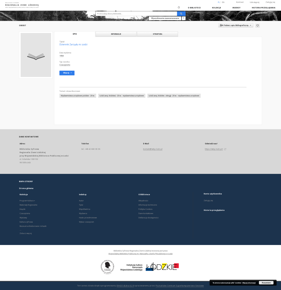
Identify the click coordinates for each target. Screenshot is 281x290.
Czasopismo (64, 65)
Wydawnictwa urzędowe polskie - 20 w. (78, 95)
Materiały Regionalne (28, 205)
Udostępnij (254, 2)
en (223, 2)
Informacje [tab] (116, 34)
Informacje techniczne (147, 205)
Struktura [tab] (157, 34)
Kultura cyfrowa (26, 222)
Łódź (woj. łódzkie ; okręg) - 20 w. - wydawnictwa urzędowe (174, 95)
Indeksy (236, 7)
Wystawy (23, 217)
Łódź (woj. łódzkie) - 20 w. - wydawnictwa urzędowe (122, 95)
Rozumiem (266, 282)
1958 (61, 56)
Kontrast (240, 2)
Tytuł (81, 205)
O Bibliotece (194, 7)
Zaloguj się (270, 2)
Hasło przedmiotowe (88, 217)
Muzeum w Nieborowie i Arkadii (33, 226)
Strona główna (26, 188)
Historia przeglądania (263, 7)
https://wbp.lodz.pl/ (214, 149)
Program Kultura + (27, 200)
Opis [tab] (75, 34)
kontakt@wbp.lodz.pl (152, 149)
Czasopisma (25, 213)
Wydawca (83, 213)
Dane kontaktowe (145, 213)
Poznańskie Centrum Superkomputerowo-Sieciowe (180, 285)
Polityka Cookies (145, 209)
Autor (81, 200)
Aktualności (143, 200)
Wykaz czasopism (86, 222)
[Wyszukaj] (181, 13)
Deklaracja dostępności (148, 217)
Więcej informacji (249, 283)
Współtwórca (84, 209)
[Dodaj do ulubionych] (258, 25)
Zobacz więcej (26, 233)
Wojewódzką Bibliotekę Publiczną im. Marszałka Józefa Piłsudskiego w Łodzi (140, 254)
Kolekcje (216, 7)
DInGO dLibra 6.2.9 (125, 285)
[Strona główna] (178, 6)
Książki (22, 209)
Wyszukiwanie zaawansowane (165, 18)
